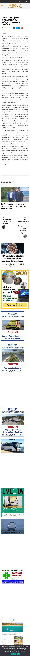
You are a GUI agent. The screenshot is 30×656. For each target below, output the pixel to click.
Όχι (18, 653)
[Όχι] (28, 650)
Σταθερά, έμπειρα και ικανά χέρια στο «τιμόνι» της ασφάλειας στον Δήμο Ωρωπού (14, 206)
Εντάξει (13, 653)
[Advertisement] (15, 390)
